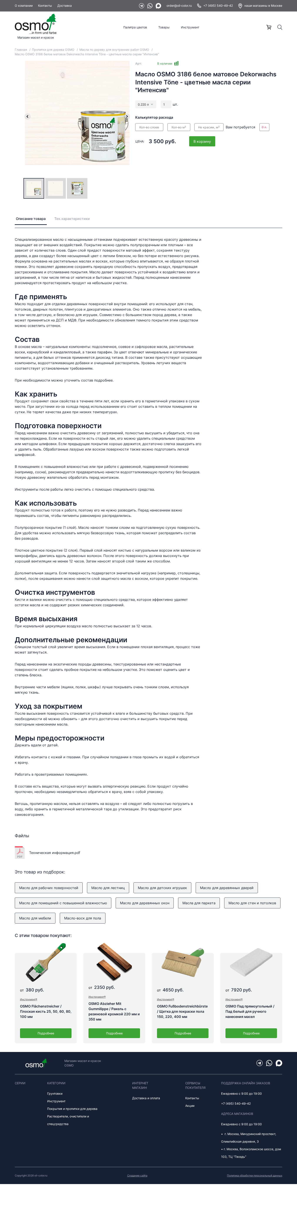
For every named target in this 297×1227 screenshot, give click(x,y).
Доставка (64, 5)
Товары (164, 27)
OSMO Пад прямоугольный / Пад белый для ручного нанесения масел (249, 1011)
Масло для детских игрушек (162, 888)
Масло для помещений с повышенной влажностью (63, 903)
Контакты (45, 5)
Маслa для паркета (198, 903)
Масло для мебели (35, 918)
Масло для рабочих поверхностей (48, 888)
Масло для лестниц (108, 888)
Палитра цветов (135, 27)
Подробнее (46, 1033)
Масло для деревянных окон (144, 903)
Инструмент (190, 27)
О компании (24, 5)
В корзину (202, 141)
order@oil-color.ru (179, 5)
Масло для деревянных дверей (227, 888)
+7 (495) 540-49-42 (218, 5)
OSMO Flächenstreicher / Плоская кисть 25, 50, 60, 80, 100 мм (46, 1011)
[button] (27, 116)
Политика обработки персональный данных (254, 1175)
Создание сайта (137, 1175)
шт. (175, 104)
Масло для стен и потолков (252, 903)
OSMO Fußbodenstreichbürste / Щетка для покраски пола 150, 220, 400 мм (182, 1011)
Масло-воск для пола (82, 918)
